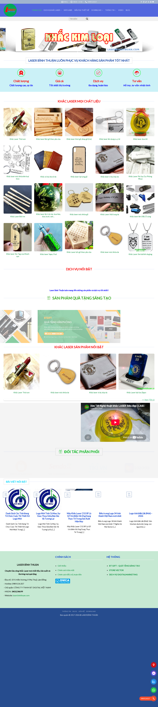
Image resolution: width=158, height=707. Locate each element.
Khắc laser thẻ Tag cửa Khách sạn (17, 255)
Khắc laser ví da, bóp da (110, 177)
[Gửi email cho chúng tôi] (150, 2)
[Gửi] (87, 19)
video (120, 10)
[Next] (151, 40)
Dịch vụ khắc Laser (52, 10)
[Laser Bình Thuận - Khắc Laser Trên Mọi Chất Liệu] (16, 10)
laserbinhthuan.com (21, 595)
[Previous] (6, 40)
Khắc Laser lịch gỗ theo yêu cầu (79, 252)
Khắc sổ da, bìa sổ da (48, 177)
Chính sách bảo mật (66, 570)
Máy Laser (68, 10)
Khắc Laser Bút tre (17, 216)
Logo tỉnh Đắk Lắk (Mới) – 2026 (34, 514)
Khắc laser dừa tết (140, 139)
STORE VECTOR (116, 570)
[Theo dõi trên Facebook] (141, 2)
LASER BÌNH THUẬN (90, 615)
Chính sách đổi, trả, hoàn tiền (70, 574)
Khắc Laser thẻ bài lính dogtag (140, 254)
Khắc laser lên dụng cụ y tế (109, 139)
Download (96, 10)
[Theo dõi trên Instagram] (143, 2)
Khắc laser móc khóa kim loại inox (18, 177)
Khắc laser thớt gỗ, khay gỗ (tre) (79, 139)
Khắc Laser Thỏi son (18, 139)
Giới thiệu (62, 566)
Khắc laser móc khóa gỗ (79, 214)
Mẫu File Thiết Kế (81, 10)
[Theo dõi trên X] (148, 2)
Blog (128, 10)
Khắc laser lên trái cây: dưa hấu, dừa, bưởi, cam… (48, 215)
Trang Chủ (36, 10)
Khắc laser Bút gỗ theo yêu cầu (48, 139)
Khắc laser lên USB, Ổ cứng (140, 216)
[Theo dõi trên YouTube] (153, 2)
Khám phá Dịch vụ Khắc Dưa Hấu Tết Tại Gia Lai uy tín (96, 516)
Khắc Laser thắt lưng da (109, 214)
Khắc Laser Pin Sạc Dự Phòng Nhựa (140, 177)
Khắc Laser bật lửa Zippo (136, 392)
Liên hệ (82, 611)
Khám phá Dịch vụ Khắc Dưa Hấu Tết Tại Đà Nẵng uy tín (127, 516)
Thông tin (109, 10)
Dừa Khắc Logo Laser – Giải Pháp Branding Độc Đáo (65, 516)
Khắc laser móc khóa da (109, 252)
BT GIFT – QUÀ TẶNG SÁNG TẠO (124, 566)
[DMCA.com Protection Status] (62, 581)
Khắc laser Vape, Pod (48, 254)
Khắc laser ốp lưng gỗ (79, 177)
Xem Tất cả (149, 400)
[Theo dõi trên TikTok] (146, 2)
